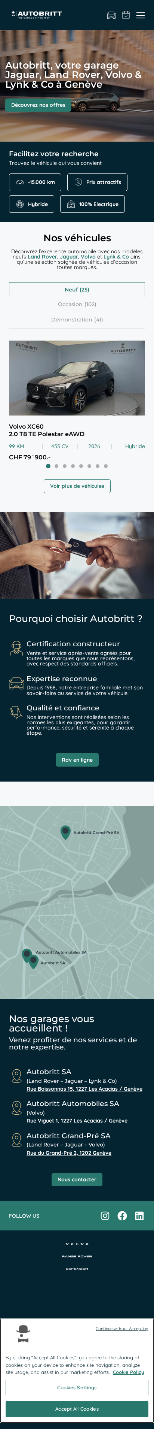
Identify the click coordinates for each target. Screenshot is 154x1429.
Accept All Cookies (76, 1409)
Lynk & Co (116, 256)
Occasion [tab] (70, 304)
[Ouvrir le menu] (140, 14)
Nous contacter (77, 1179)
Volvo (88, 256)
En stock (111, 14)
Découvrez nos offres (38, 105)
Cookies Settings (76, 1387)
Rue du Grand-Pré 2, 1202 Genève (69, 1152)
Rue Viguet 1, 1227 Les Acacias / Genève (77, 1120)
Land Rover (42, 256)
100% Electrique (98, 204)
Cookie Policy (128, 1372)
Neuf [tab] (71, 289)
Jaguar (69, 256)
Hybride (38, 204)
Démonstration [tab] (71, 319)
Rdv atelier (126, 14)
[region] (77, 1370)
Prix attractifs (103, 182)
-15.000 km (41, 182)
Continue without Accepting (122, 1328)
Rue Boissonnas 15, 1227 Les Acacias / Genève (84, 1088)
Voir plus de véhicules (77, 486)
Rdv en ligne (77, 759)
